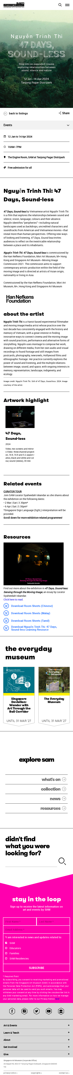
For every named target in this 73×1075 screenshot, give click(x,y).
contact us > (64, 1073)
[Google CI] (61, 1011)
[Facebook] (12, 1011)
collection (50, 789)
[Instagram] (24, 1011)
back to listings (18, 113)
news (55, 799)
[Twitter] (37, 1011)
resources (50, 808)
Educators (15, 948)
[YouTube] (49, 1011)
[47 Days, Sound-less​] (20, 417)
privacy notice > (10, 1073)
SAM (12, 943)
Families (14, 953)
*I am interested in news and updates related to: (33, 937)
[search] (62, 861)
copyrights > (36, 1073)
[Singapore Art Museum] (20, 5)
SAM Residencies (19, 958)
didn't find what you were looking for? (27, 846)
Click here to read (13, 599)
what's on (51, 779)
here (57, 999)
